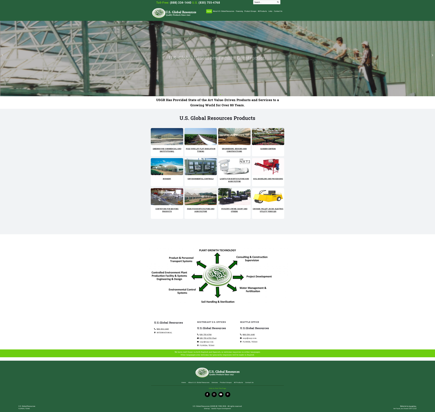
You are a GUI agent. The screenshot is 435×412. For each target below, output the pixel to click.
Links (270, 11)
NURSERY (167, 179)
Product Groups (250, 11)
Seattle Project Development (221, 408)
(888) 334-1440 (180, 2)
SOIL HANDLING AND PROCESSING (268, 179)
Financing (239, 11)
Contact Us (278, 11)
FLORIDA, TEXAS (24, 408)
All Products (262, 11)
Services (215, 382)
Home (209, 11)
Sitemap (207, 408)
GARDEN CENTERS (268, 149)
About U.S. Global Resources (223, 11)
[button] (2, 55)
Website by (408, 406)
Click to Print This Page (217, 388)
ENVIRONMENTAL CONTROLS (201, 179)
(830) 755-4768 (209, 2)
